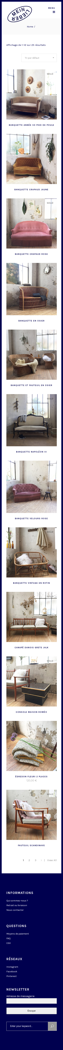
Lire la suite (23, 125)
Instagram (12, 966)
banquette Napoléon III (31, 452)
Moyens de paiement (17, 933)
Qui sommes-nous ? (17, 900)
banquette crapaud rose (31, 254)
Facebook (11, 971)
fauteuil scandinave (31, 845)
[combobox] (39, 58)
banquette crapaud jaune (31, 189)
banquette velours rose (31, 518)
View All (52, 860)
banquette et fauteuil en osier (31, 385)
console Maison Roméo (31, 712)
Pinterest (11, 976)
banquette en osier (31, 321)
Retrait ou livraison (16, 905)
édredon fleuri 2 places (31, 776)
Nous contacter (15, 910)
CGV (8, 943)
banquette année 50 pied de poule (31, 125)
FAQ (8, 938)
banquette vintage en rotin (31, 583)
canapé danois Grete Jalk (32, 647)
